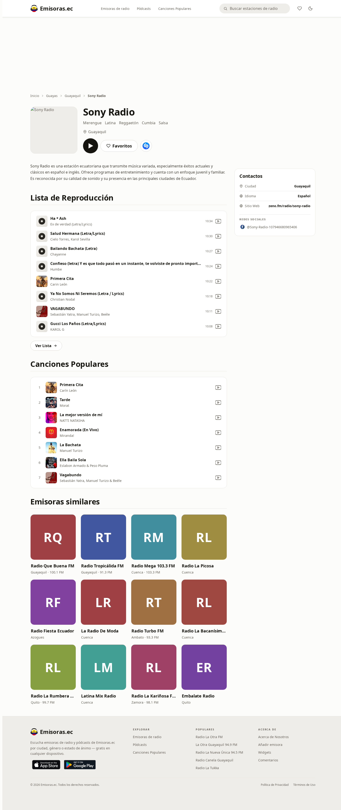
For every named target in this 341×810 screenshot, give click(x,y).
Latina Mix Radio (98, 696)
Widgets (264, 752)
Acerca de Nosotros (273, 737)
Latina (110, 122)
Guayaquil (73, 95)
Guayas (52, 95)
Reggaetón (129, 122)
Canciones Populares (174, 8)
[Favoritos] (300, 8)
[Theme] (310, 8)
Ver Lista (43, 345)
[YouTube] (218, 221)
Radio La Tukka (207, 768)
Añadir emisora (270, 744)
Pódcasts (144, 8)
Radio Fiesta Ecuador (52, 631)
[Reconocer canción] (146, 146)
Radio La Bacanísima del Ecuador (204, 631)
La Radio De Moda (100, 631)
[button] (53, 537)
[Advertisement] (173, 56)
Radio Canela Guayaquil (214, 760)
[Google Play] (80, 764)
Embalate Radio (198, 696)
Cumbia (148, 122)
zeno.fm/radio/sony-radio (289, 206)
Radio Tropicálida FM (102, 566)
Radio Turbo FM (147, 631)
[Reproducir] (90, 145)
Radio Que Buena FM (52, 566)
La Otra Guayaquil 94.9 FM (216, 744)
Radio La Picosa (198, 566)
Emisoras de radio (115, 8)
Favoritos (122, 146)
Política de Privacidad (275, 785)
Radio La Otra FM (209, 737)
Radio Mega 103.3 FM (153, 566)
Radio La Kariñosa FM (153, 696)
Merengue (92, 122)
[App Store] (46, 764)
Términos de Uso (304, 785)
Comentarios (268, 760)
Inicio (34, 95)
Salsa (163, 122)
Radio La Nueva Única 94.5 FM (219, 752)
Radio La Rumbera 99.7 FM (53, 696)
